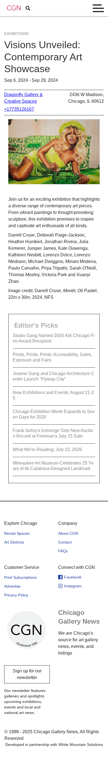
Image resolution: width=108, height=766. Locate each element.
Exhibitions (16, 33)
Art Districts (14, 542)
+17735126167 (19, 109)
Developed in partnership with (54, 744)
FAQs (63, 551)
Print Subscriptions (20, 577)
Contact (65, 542)
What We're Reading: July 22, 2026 (47, 449)
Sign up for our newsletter (27, 674)
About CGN (68, 533)
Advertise (12, 586)
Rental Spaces (17, 533)
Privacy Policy (16, 595)
